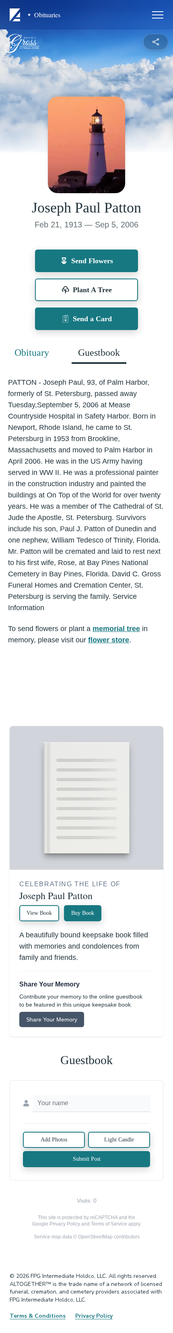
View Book (39, 913)
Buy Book (82, 913)
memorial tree (116, 629)
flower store (108, 640)
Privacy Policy (64, 1224)
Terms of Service (109, 1224)
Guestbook (99, 352)
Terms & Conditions (38, 1316)
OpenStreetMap (95, 1237)
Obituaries (47, 15)
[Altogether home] (16, 14)
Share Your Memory (51, 1019)
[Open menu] (157, 15)
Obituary (31, 352)
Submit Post (87, 1159)
